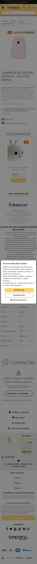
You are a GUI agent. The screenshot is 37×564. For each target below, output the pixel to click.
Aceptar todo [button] (19, 290)
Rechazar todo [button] (19, 295)
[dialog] (18, 282)
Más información (15, 285)
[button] (18, 300)
